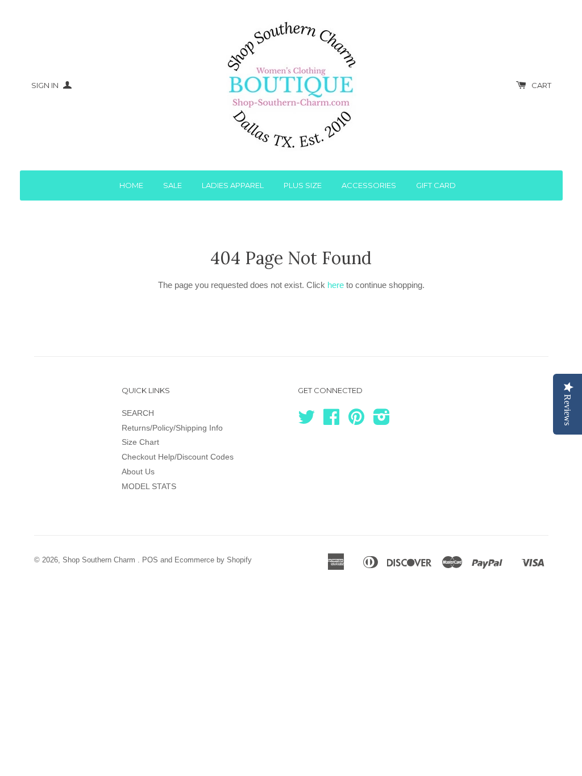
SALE (172, 185)
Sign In (45, 85)
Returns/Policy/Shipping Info (172, 427)
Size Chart (140, 442)
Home (131, 185)
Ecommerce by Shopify (213, 560)
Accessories (369, 185)
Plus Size (303, 185)
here (335, 285)
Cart (541, 85)
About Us (138, 471)
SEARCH (138, 413)
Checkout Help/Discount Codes (178, 456)
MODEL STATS (149, 486)
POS (150, 560)
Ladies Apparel (233, 185)
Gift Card (436, 185)
